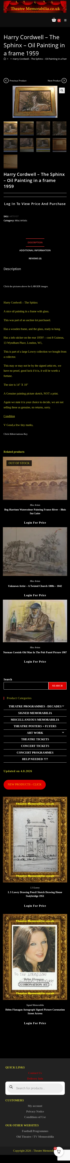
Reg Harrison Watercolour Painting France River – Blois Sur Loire (35, 511)
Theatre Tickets (35, 739)
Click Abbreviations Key (16, 434)
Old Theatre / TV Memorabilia (35, 1136)
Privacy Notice (35, 1111)
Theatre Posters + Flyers (35, 726)
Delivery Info (35, 1078)
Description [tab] (35, 242)
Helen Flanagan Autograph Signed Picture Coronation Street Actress (35, 1011)
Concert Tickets (35, 745)
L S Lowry (35, 887)
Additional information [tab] (35, 250)
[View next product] (64, 80)
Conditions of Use (35, 1117)
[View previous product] (6, 80)
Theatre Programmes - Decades (35, 706)
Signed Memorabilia (35, 713)
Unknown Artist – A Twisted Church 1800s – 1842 (35, 586)
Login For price (35, 522)
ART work (35, 732)
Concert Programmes (35, 752)
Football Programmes (35, 1131)
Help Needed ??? (35, 759)
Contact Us (35, 1073)
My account (35, 1105)
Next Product (54, 80)
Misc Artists (21, 220)
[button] (62, 90)
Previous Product (18, 80)
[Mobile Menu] (64, 20)
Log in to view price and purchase (35, 204)
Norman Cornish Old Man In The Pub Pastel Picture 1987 (35, 652)
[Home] (5, 58)
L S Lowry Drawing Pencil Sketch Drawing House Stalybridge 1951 (35, 894)
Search (8, 679)
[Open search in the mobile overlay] (35, 1088)
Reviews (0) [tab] (35, 258)
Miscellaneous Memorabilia (35, 719)
